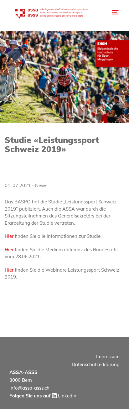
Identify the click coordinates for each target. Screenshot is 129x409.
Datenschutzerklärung (96, 364)
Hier (9, 236)
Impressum (108, 357)
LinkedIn (66, 396)
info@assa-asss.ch (29, 388)
